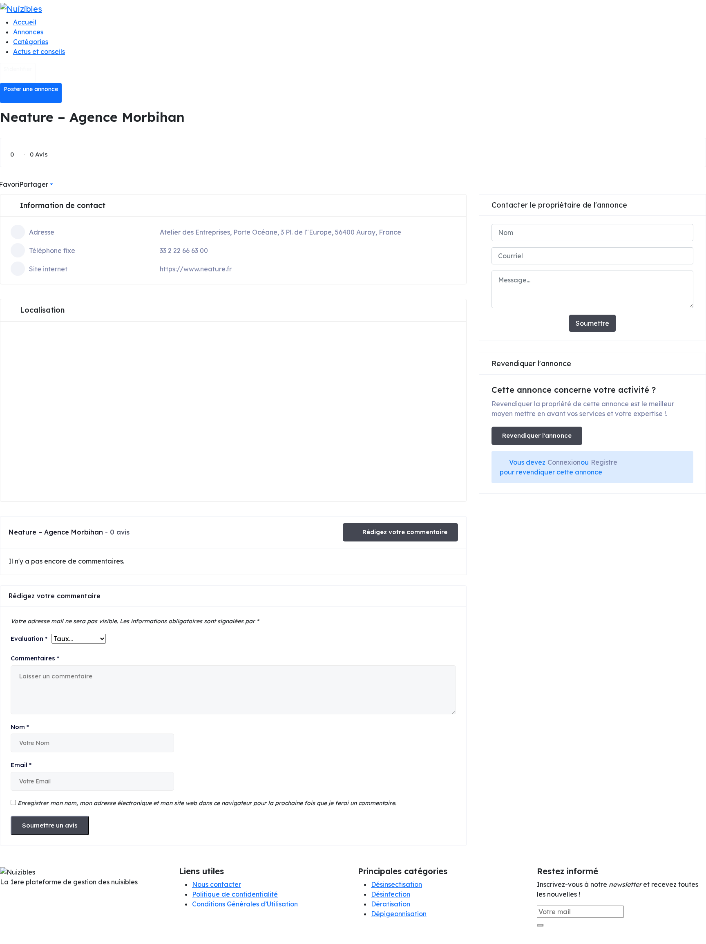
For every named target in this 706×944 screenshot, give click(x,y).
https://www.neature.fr (196, 269)
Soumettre (592, 323)
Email (21, 765)
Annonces (28, 32)
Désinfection (390, 894)
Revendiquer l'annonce (537, 435)
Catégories (30, 42)
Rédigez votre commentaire (404, 532)
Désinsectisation (396, 884)
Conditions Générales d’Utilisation (245, 904)
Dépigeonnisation (399, 914)
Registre (604, 462)
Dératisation (390, 904)
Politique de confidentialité (235, 894)
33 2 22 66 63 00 (184, 250)
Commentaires (35, 658)
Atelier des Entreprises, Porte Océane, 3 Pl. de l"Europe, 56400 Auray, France (280, 232)
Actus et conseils (39, 51)
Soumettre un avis (50, 825)
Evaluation (29, 638)
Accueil (24, 22)
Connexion (564, 462)
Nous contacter (216, 884)
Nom (20, 727)
